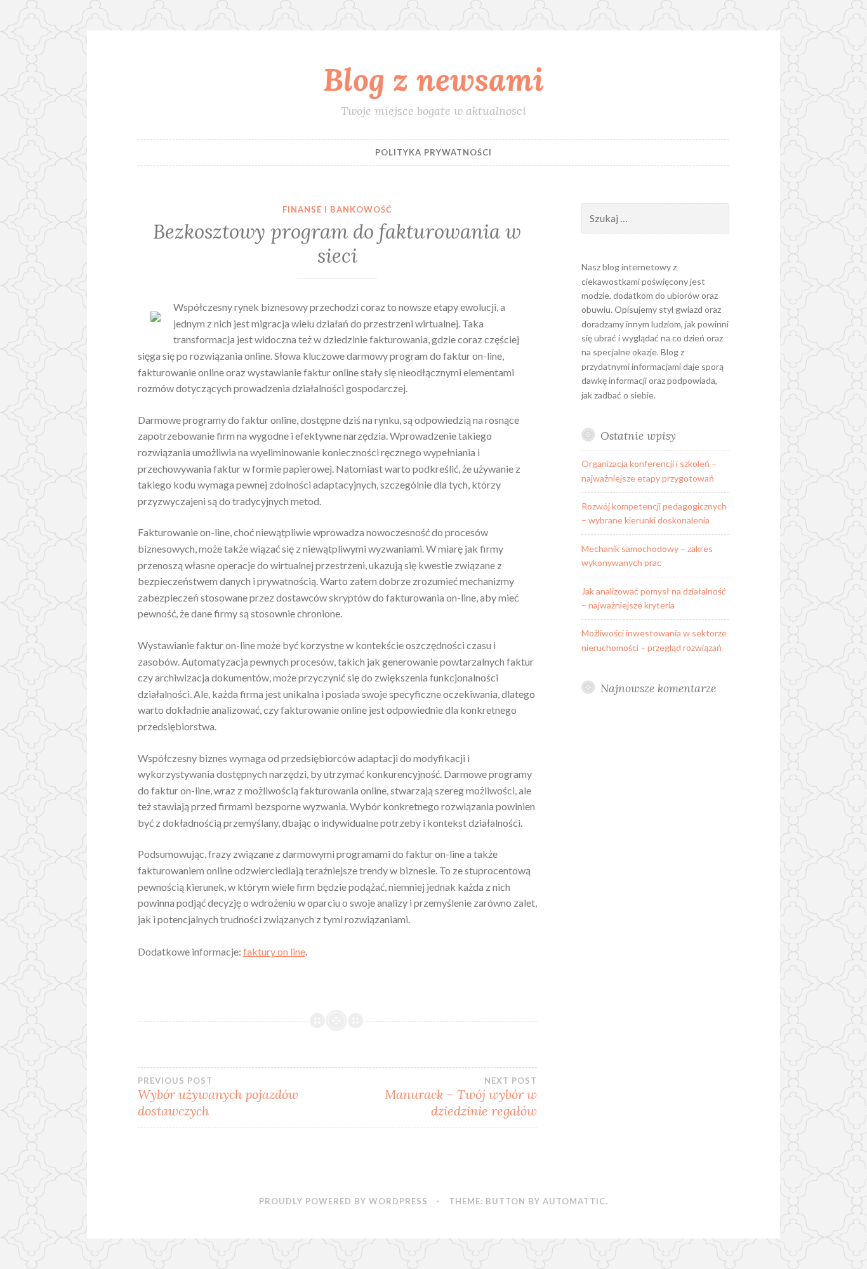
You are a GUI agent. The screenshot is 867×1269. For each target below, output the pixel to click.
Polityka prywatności (433, 152)
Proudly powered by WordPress (343, 1201)
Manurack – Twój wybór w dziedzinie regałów (461, 1097)
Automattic (574, 1201)
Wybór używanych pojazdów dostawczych (218, 1097)
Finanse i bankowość (337, 209)
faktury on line (274, 951)
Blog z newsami (433, 79)
